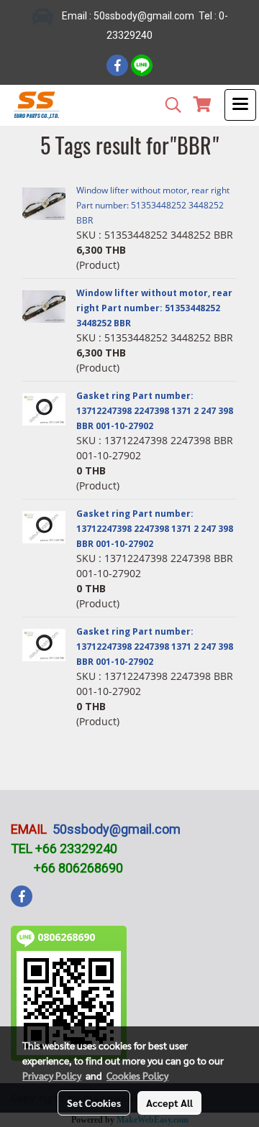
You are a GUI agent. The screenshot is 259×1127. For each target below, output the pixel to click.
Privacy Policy (51, 1075)
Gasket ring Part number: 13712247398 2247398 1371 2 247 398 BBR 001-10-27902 (154, 411)
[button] (168, 105)
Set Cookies (94, 1102)
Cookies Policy (137, 1075)
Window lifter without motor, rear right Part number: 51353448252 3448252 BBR (153, 205)
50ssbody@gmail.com (117, 829)
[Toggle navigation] (240, 105)
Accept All (169, 1102)
